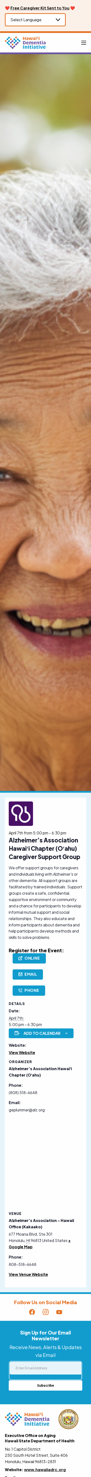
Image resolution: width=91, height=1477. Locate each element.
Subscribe (45, 1385)
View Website (22, 1052)
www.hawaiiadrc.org (45, 1469)
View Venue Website (28, 1274)
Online (32, 958)
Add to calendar (42, 1033)
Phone (32, 990)
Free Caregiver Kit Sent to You (39, 7)
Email (31, 974)
